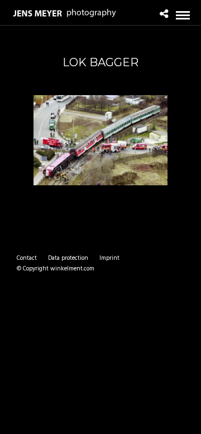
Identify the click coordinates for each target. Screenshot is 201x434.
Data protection (68, 258)
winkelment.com (72, 269)
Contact (27, 258)
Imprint (109, 258)
